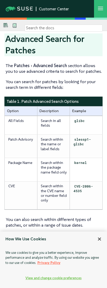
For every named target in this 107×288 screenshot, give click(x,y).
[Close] (99, 239)
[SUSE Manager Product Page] (5, 25)
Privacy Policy (49, 263)
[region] (53, 260)
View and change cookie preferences (53, 278)
